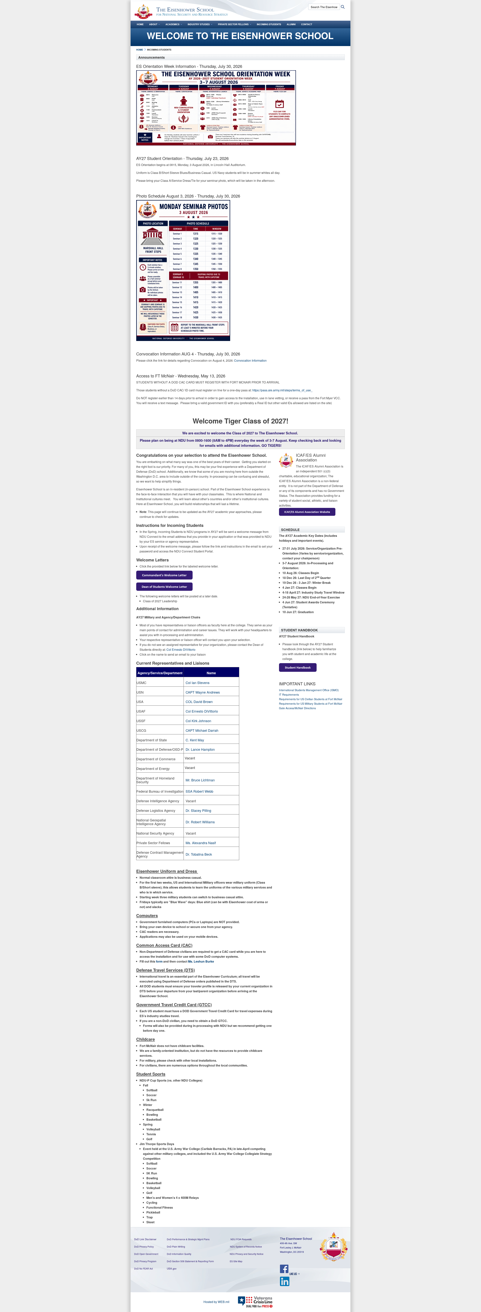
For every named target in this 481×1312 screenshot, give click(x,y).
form (159, 961)
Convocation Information (250, 360)
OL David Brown (200, 701)
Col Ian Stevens (197, 682)
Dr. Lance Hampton (200, 749)
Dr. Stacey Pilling (198, 810)
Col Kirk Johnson (198, 720)
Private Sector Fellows (233, 24)
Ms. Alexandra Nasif (201, 842)
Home (140, 24)
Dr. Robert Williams (200, 821)
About (153, 24)
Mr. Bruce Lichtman (200, 779)
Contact (306, 24)
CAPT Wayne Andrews (203, 692)
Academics (172, 24)
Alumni (291, 24)
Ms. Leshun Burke (201, 961)
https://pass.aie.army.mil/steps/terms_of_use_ (282, 390)
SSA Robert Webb (199, 791)
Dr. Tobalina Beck (199, 854)
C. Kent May (195, 739)
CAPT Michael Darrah (202, 730)
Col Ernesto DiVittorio (180, 649)
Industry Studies (199, 24)
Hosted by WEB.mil (216, 1302)
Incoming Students (269, 24)
